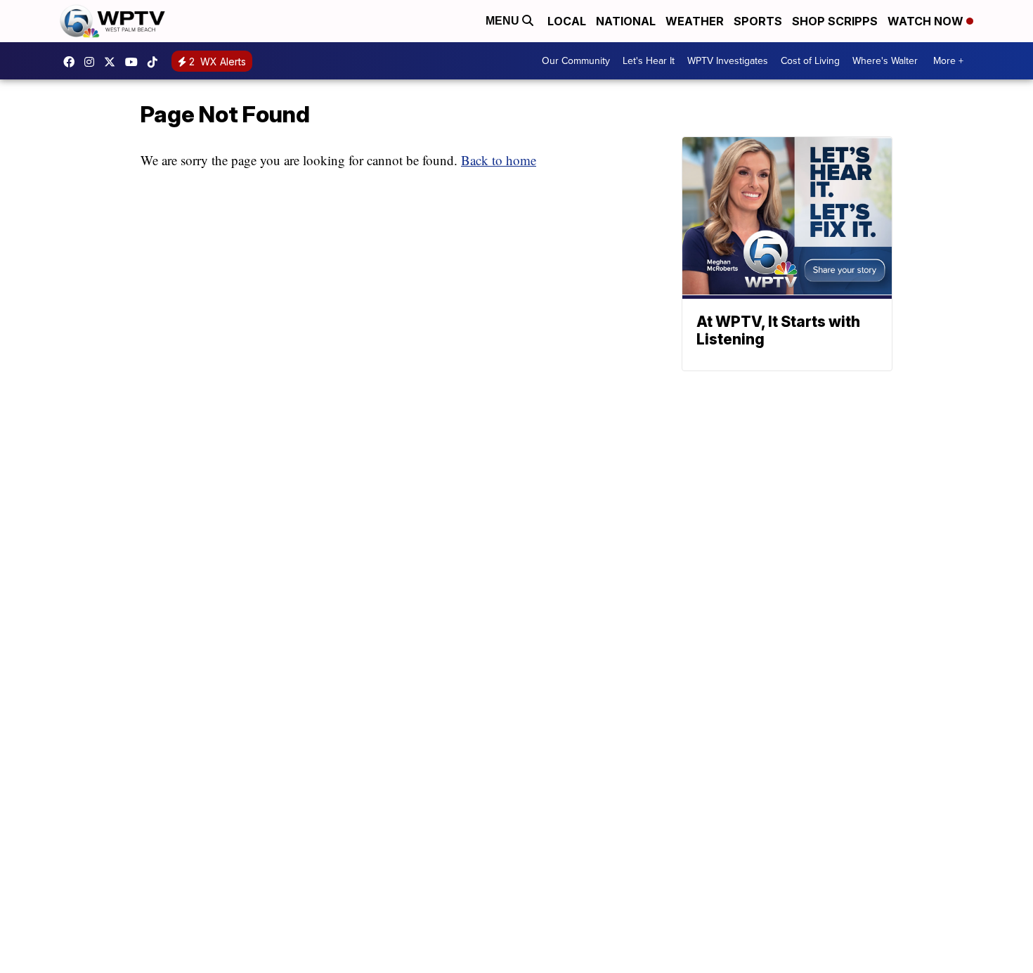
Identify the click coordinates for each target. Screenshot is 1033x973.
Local (566, 21)
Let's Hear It (649, 60)
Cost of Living (810, 60)
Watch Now (927, 21)
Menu (504, 21)
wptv (92, 61)
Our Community (576, 60)
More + (948, 60)
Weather (694, 21)
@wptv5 (156, 61)
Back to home (498, 160)
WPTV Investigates (727, 60)
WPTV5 (72, 61)
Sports (758, 21)
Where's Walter (885, 60)
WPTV (113, 61)
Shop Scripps (835, 21)
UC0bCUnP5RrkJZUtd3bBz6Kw (135, 61)
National (626, 21)
